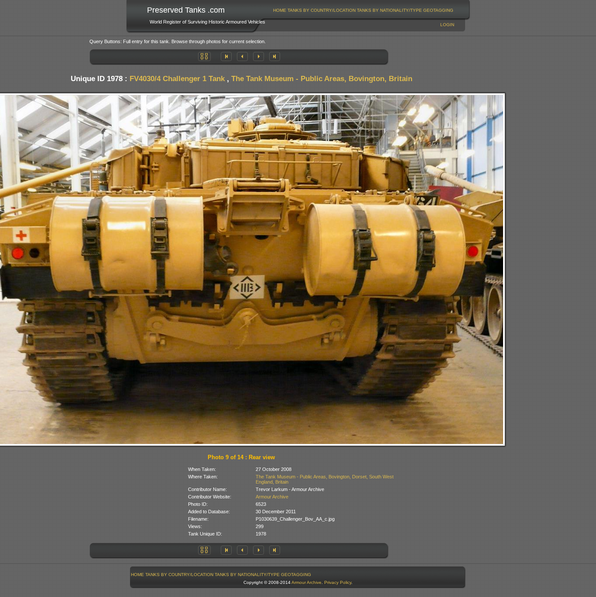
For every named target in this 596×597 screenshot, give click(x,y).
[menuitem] (280, 10)
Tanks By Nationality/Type (389, 10)
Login (447, 24)
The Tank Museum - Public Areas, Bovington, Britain (321, 79)
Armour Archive (272, 496)
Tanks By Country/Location (322, 10)
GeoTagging (438, 10)
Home (279, 10)
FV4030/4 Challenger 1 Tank (177, 79)
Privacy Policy (337, 582)
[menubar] (363, 10)
